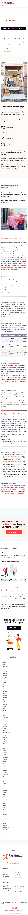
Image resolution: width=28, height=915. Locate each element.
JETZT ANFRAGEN (14, 628)
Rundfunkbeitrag (14, 403)
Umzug (12, 416)
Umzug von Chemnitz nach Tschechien (13, 493)
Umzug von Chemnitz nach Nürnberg (12, 461)
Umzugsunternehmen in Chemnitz (12, 589)
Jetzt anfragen (14, 532)
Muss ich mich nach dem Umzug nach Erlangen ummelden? (13, 435)
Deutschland (15, 238)
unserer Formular (17, 165)
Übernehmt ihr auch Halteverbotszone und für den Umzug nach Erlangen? (14, 442)
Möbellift (18, 379)
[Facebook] (13, 908)
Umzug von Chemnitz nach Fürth (11, 456)
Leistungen (12, 599)
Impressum (14, 913)
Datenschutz (18, 913)
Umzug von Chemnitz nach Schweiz (12, 495)
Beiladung (4, 340)
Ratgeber (9, 913)
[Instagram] (16, 908)
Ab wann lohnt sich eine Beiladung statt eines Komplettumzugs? (13, 438)
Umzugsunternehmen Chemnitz (11, 910)
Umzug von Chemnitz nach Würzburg (13, 468)
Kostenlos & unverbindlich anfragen (13, 28)
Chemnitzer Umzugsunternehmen (6, 238)
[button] (25, 3)
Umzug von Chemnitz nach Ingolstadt (13, 473)
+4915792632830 (5, 557)
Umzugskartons (13, 381)
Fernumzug (23, 259)
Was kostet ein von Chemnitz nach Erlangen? (12, 417)
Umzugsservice (6, 882)
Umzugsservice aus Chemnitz (15, 595)
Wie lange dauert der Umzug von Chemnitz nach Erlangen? (14, 432)
